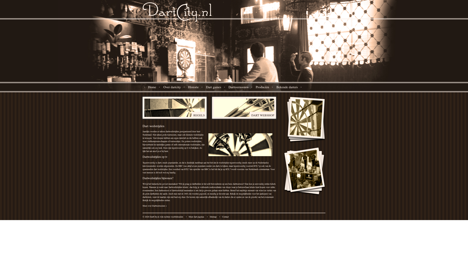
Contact (225, 216)
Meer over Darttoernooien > (155, 205)
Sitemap (213, 216)
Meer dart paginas (196, 216)
